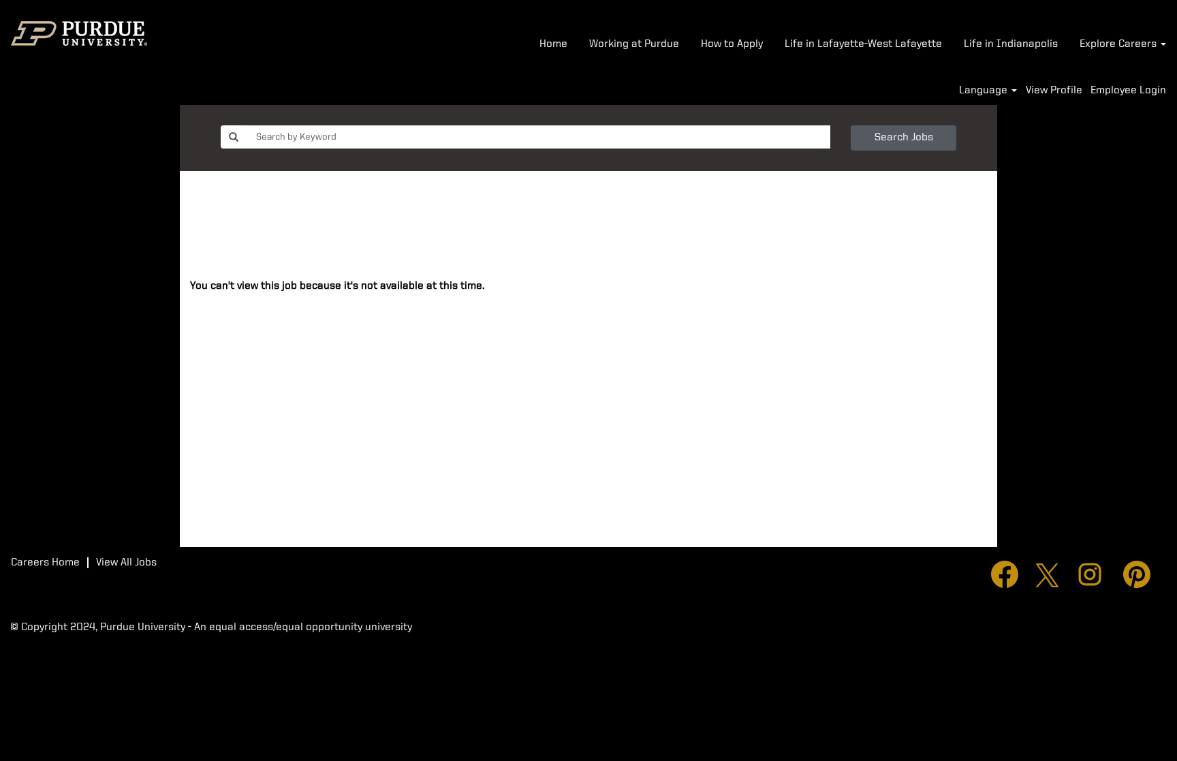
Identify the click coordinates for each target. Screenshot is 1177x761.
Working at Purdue (634, 44)
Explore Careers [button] (1119, 44)
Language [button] (984, 90)
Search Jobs (904, 137)
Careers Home (45, 562)
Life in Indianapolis (1011, 44)
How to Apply (732, 44)
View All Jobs (126, 562)
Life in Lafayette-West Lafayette (863, 44)
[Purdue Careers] (79, 33)
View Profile (1054, 90)
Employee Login (1128, 90)
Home (553, 44)
